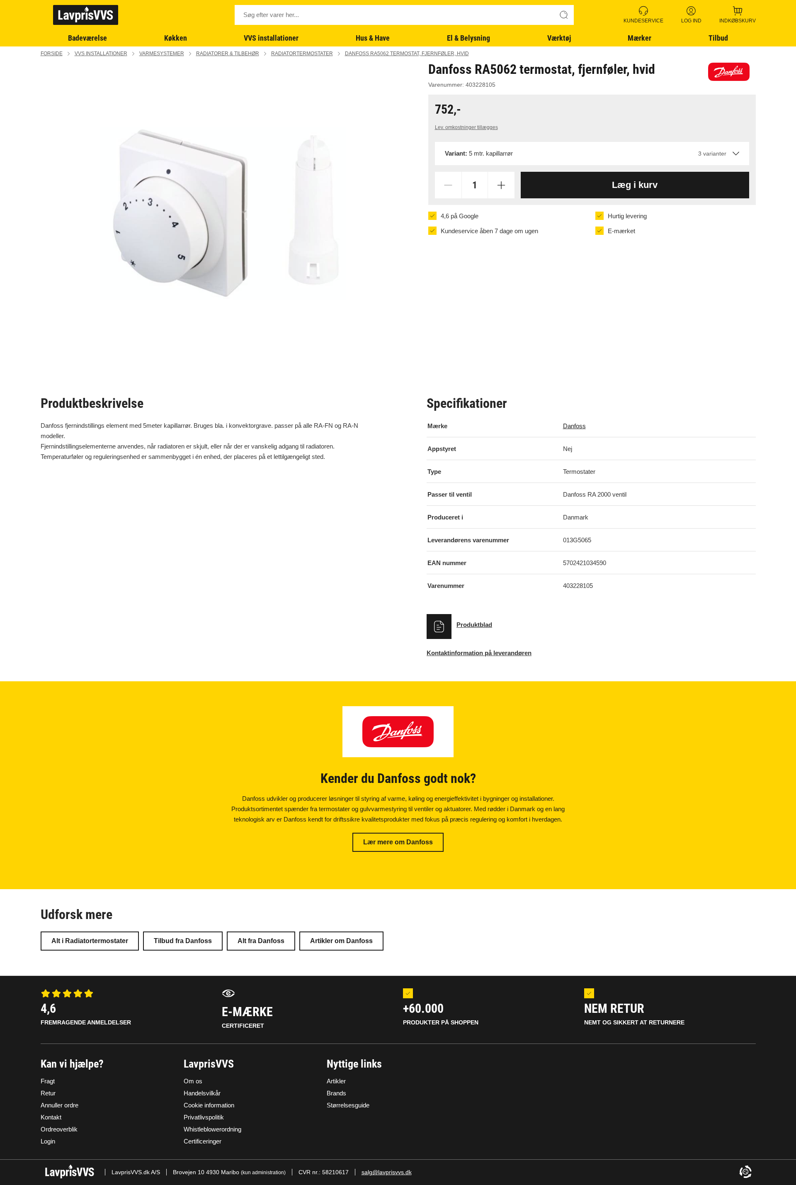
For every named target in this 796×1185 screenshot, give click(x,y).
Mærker (639, 38)
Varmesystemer (161, 53)
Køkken (175, 38)
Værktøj (559, 38)
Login (48, 1141)
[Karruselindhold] (223, 213)
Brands (336, 1093)
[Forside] (85, 15)
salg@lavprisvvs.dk (387, 1172)
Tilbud (718, 38)
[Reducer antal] (448, 185)
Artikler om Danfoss (341, 940)
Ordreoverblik (59, 1129)
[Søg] (564, 15)
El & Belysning (468, 38)
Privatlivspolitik (204, 1117)
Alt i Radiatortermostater (89, 940)
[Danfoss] (729, 72)
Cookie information (209, 1105)
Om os (193, 1081)
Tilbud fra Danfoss (183, 940)
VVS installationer (271, 38)
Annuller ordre (59, 1105)
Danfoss (574, 425)
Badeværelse (87, 38)
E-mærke (247, 1017)
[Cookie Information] (745, 1172)
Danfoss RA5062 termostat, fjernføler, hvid (407, 53)
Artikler (336, 1081)
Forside (52, 53)
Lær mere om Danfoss (398, 842)
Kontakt (51, 1117)
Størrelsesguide (348, 1105)
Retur (48, 1093)
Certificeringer (202, 1141)
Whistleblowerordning (212, 1129)
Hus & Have (373, 38)
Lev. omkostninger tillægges (466, 127)
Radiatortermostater (302, 53)
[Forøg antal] (501, 185)
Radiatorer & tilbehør (227, 53)
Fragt (48, 1081)
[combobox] (592, 153)
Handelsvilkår (202, 1093)
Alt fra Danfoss (261, 940)
